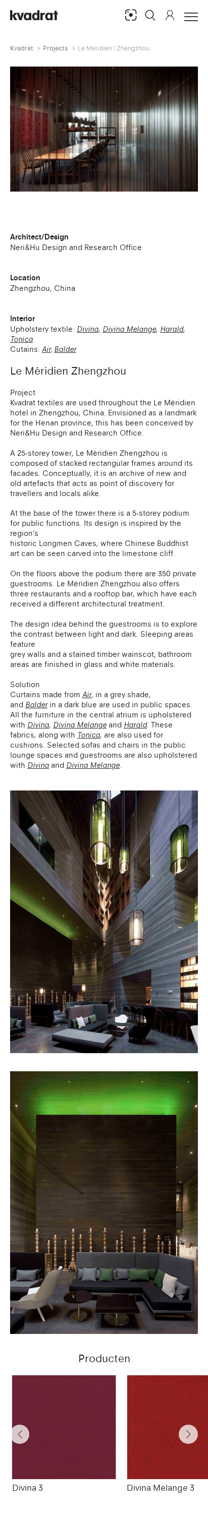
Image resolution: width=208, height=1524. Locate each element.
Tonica (21, 339)
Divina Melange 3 (160, 1488)
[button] (150, 15)
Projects (55, 48)
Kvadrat (21, 48)
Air (46, 349)
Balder (65, 349)
